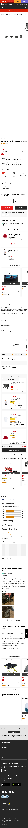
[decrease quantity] (2, 201)
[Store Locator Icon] (1, 4)
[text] (11, 294)
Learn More (4, 780)
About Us (3, 752)
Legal (2, 757)
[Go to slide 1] (6, 36)
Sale (2, 154)
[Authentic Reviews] (8, 499)
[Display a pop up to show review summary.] (18, 254)
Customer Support (5, 742)
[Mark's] (17, 1)
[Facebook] (3, 792)
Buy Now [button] (21, 207)
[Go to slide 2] (11, 36)
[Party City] (24, 1)
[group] (4, 288)
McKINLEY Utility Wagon (10, 141)
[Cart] (26, 7)
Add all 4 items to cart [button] (14, 450)
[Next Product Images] (25, 29)
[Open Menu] (2, 8)
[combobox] (14, 558)
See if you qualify (18, 164)
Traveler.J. (4, 570)
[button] (13, 184)
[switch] (15, 345)
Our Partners (4, 747)
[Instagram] (10, 792)
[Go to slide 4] (21, 36)
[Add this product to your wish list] (15, 201)
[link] (7, 144)
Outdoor (8, 14)
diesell (3, 628)
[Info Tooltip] (22, 151)
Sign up (4, 770)
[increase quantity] (11, 201)
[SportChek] (10, 1)
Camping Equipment (17, 14)
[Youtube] (13, 792)
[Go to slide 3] (16, 36)
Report (18, 620)
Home (2, 14)
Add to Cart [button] (7, 207)
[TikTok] (6, 792)
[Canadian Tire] (3, 1)
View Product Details (6, 146)
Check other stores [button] (7, 188)
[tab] (5, 175)
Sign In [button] (14, 732)
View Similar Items (17, 146)
